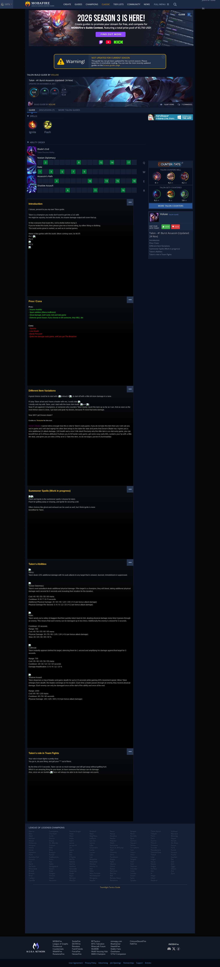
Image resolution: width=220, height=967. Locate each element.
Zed (172, 862)
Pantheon (114, 857)
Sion (132, 862)
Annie (31, 850)
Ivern (71, 841)
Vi (151, 873)
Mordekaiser (95, 875)
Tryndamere (156, 850)
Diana (51, 841)
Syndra (133, 880)
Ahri (30, 834)
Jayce (71, 850)
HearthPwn (115, 946)
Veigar (153, 866)
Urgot (153, 859)
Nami (112, 831)
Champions (92, 4)
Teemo (154, 841)
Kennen (72, 878)
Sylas (132, 878)
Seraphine (134, 847)
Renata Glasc (115, 878)
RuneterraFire (58, 954)
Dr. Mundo (53, 843)
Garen (51, 869)
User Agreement (76, 963)
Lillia (91, 845)
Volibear (174, 831)
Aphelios (32, 852)
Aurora (32, 859)
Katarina (72, 871)
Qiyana (113, 864)
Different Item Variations (159, 246)
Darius (52, 838)
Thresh (154, 843)
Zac (172, 859)
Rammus (113, 871)
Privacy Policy (90, 963)
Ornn (112, 855)
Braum (31, 873)
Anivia (31, 847)
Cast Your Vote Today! (154, 227)
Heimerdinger (75, 831)
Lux (91, 857)
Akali (31, 836)
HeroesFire (76, 954)
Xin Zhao (174, 843)
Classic (106, 4)
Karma (72, 864)
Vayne (153, 864)
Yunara (174, 852)
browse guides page (111, 65)
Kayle (71, 873)
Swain (132, 875)
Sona (132, 871)
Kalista (72, 862)
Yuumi (173, 855)
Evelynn (52, 852)
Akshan (32, 838)
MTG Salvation (97, 944)
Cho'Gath (53, 834)
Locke (92, 850)
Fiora (51, 859)
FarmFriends (77, 949)
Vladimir (154, 880)
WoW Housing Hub (99, 951)
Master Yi (94, 866)
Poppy (112, 859)
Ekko (51, 847)
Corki (51, 836)
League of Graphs (60, 944)
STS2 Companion (118, 954)
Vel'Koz (154, 869)
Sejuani (133, 843)
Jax (70, 847)
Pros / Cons (154, 243)
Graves (52, 875)
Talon (153, 836)
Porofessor (57, 946)
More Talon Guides (69, 110)
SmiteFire (76, 941)
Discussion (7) (46, 110)
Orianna (113, 852)
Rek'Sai (113, 873)
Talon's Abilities (155, 251)
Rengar (133, 831)
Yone (173, 847)
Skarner (133, 866)
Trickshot (40, 420)
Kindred (93, 831)
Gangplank (53, 866)
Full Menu (160, 4)
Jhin (70, 852)
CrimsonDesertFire (138, 941)
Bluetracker (115, 944)
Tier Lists (118, 4)
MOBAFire (57, 941)
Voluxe (55, 74)
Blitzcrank (33, 869)
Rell (111, 875)
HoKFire (133, 944)
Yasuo (173, 845)
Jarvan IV (73, 845)
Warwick (174, 834)
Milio (92, 871)
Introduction (154, 240)
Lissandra (94, 847)
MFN (7, 4)
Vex (152, 871)
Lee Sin (93, 841)
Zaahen (174, 857)
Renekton (114, 880)
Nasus (112, 834)
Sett (132, 850)
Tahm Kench (156, 831)
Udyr (153, 857)
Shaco (132, 852)
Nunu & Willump (116, 847)
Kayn (71, 875)
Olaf (111, 850)
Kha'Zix (72, 880)
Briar (31, 875)
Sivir (132, 864)
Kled (91, 834)
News (147, 4)
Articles (148, 963)
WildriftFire (57, 951)
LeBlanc (93, 838)
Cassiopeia (53, 831)
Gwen (51, 878)
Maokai (93, 864)
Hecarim (52, 880)
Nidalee (113, 841)
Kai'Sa (72, 859)
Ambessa (33, 843)
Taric (153, 838)
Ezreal (51, 855)
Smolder (133, 869)
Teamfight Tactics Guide (110, 887)
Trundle (154, 847)
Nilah (112, 843)
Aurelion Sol (34, 857)
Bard (31, 864)
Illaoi (71, 836)
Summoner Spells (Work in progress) (164, 248)
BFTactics (95, 941)
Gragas (52, 873)
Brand (31, 871)
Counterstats (58, 949)
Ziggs (173, 866)
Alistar (31, 841)
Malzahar (94, 862)
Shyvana (133, 857)
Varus (153, 862)
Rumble (133, 836)
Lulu (91, 855)
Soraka (133, 873)
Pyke (112, 862)
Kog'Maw (93, 836)
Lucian (92, 852)
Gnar (51, 871)
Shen (132, 855)
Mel (91, 869)
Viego (153, 875)
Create (67, 4)
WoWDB (95, 949)
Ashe (31, 855)
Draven (52, 845)
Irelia (71, 838)
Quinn (112, 866)
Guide (32, 110)
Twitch (153, 855)
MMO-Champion (98, 954)
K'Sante (72, 857)
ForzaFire (76, 951)
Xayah (173, 838)
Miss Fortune (95, 873)
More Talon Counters (170, 205)
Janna (71, 843)
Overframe (115, 951)
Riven (132, 834)
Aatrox (31, 831)
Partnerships (128, 963)
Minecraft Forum (98, 946)
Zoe (172, 871)
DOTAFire (76, 944)
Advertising (103, 963)
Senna (133, 845)
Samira (133, 841)
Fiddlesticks (54, 857)
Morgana (93, 878)
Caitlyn (31, 878)
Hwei (71, 834)
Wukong (174, 836)
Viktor (153, 878)
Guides (78, 4)
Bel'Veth (32, 866)
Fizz (50, 862)
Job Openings (115, 963)
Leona (92, 843)
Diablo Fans (116, 949)
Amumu (32, 845)
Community (133, 4)
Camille (32, 880)
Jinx (70, 855)
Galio (51, 864)
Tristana (154, 845)
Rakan (112, 869)
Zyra (173, 873)
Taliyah (154, 834)
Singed (133, 859)
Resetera (76, 946)
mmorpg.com (116, 941)
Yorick (173, 850)
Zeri (172, 864)
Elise (51, 850)
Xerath (173, 841)
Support (139, 963)
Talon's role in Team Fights (160, 254)
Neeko (112, 838)
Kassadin (73, 869)
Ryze (132, 838)
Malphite (93, 859)
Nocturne (114, 845)
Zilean (173, 869)
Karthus (72, 866)
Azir (30, 862)
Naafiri (92, 880)
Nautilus (113, 836)
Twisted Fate (156, 852)
